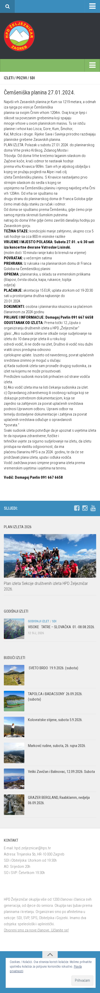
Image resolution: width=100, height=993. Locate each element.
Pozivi (21, 78)
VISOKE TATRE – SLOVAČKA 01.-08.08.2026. (61, 627)
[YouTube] (93, 508)
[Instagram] (85, 508)
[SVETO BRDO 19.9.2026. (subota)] (14, 675)
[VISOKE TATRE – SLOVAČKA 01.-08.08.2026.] (14, 628)
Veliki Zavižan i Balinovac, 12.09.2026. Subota (61, 771)
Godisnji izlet (38, 621)
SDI (32, 78)
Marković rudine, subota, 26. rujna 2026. (57, 745)
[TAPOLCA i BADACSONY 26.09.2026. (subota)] (14, 701)
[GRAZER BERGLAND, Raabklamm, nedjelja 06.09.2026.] (14, 804)
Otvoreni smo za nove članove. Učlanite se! (36, 930)
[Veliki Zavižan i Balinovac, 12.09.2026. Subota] (14, 779)
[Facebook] (77, 508)
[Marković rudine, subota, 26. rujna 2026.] (14, 753)
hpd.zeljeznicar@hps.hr (32, 848)
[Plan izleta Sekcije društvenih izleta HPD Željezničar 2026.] (50, 556)
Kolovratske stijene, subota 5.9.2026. (55, 719)
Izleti (9, 78)
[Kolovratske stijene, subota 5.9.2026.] (14, 727)
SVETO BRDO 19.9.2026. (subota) (53, 668)
